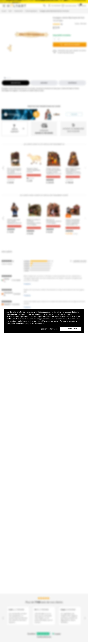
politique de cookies (14, 323)
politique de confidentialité (34, 323)
